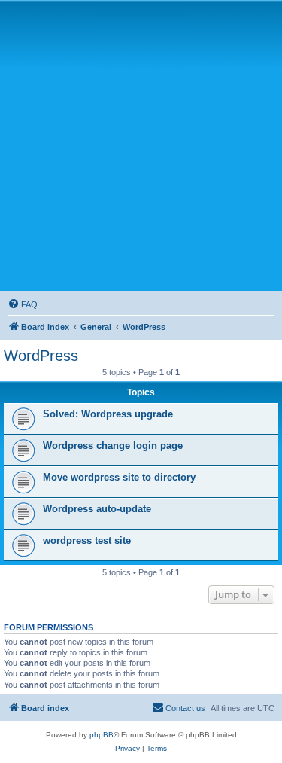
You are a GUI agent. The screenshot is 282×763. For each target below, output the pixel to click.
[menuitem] (23, 304)
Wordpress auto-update (97, 508)
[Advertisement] (141, 145)
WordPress (41, 355)
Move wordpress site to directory (119, 477)
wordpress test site (87, 540)
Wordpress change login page (113, 445)
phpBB (101, 735)
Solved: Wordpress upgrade (108, 414)
